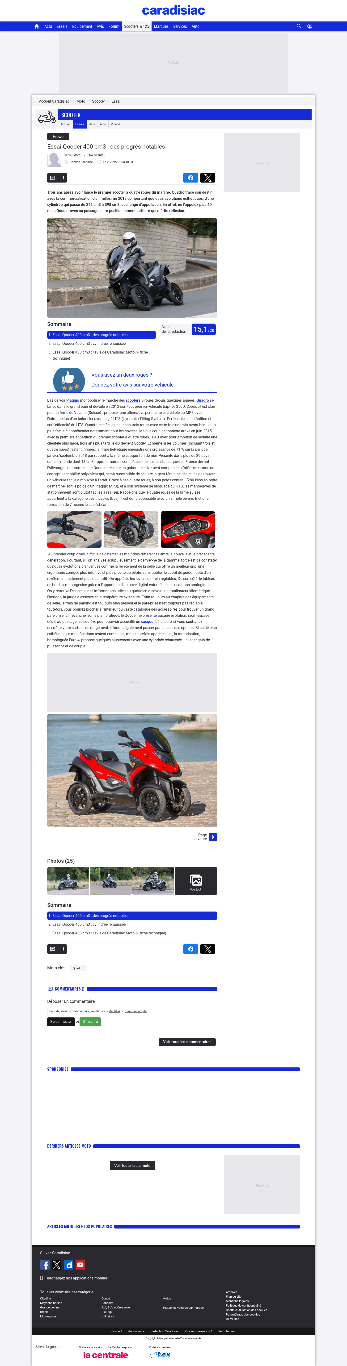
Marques (161, 26)
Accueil (65, 124)
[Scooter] (46, 117)
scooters (133, 400)
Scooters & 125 (136, 26)
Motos (167, 1298)
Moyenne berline (51, 1303)
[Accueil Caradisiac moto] (37, 26)
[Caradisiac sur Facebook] (45, 1265)
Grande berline (49, 1307)
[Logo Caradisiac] (173, 19)
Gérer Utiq (232, 1319)
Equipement (82, 26)
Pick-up (107, 1312)
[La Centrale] (105, 1359)
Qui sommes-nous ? (198, 1331)
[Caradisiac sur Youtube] (80, 1265)
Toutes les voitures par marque (183, 1307)
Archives (231, 1292)
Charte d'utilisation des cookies (246, 1310)
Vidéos (115, 124)
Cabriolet (107, 1303)
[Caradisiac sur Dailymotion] (69, 1265)
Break (44, 1312)
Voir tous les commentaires (187, 1042)
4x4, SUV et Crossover (116, 1307)
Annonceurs (136, 1331)
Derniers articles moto (69, 1146)
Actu (48, 26)
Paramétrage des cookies (243, 1314)
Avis (100, 26)
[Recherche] (299, 26)
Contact (116, 1331)
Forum (114, 26)
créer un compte (136, 1011)
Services (180, 26)
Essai (116, 101)
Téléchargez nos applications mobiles (76, 1278)
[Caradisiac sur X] (57, 1265)
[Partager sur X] (208, 176)
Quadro (203, 400)
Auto (195, 26)
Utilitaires (108, 1316)
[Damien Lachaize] (54, 166)
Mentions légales (237, 1301)
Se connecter (61, 1021)
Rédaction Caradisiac (165, 1331)
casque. (147, 621)
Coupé (106, 1298)
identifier (114, 1011)
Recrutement (227, 1331)
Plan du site (233, 1296)
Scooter (70, 114)
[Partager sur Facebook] (191, 176)
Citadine (45, 1298)
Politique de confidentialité (243, 1305)
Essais (62, 26)
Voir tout (195, 889)
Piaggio (72, 400)
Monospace (48, 1316)
